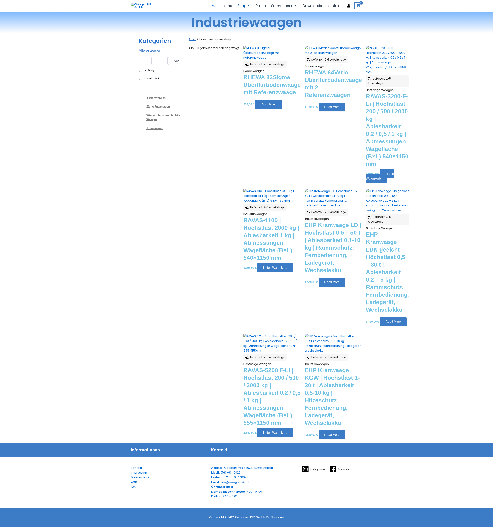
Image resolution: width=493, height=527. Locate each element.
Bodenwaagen (156, 97)
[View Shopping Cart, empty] (358, 5)
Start (192, 39)
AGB (134, 482)
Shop (241, 5)
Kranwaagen (154, 128)
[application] (248, 6)
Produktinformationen (274, 5)
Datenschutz (140, 477)
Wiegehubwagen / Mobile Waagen (163, 117)
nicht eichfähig (151, 78)
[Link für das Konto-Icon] (348, 6)
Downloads (312, 5)
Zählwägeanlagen (158, 106)
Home (227, 5)
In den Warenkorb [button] (380, 176)
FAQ (134, 487)
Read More (268, 104)
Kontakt (333, 5)
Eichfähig (148, 70)
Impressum (139, 473)
